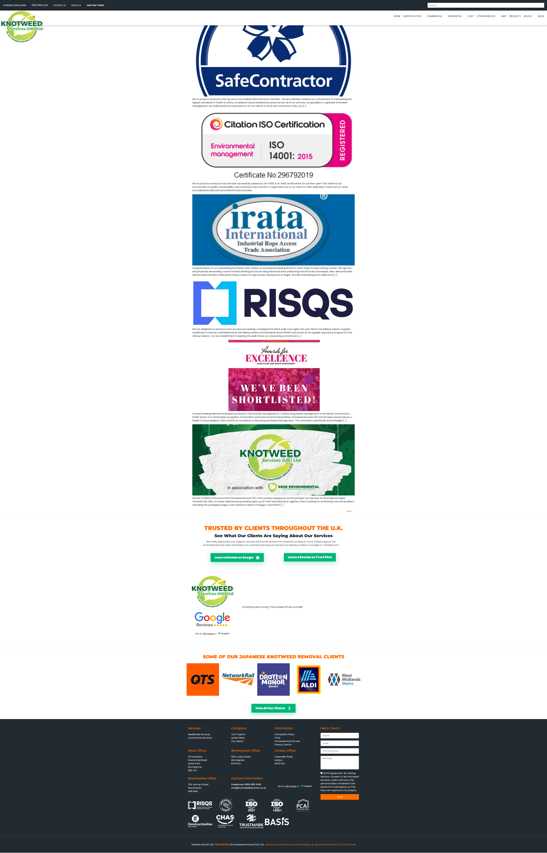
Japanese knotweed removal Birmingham (288, 844)
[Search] (541, 5)
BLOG (541, 16)
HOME (397, 16)
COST (471, 16)
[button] (283, 22)
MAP (503, 16)
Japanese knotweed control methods (334, 844)
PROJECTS (515, 16)
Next (351, 511)
